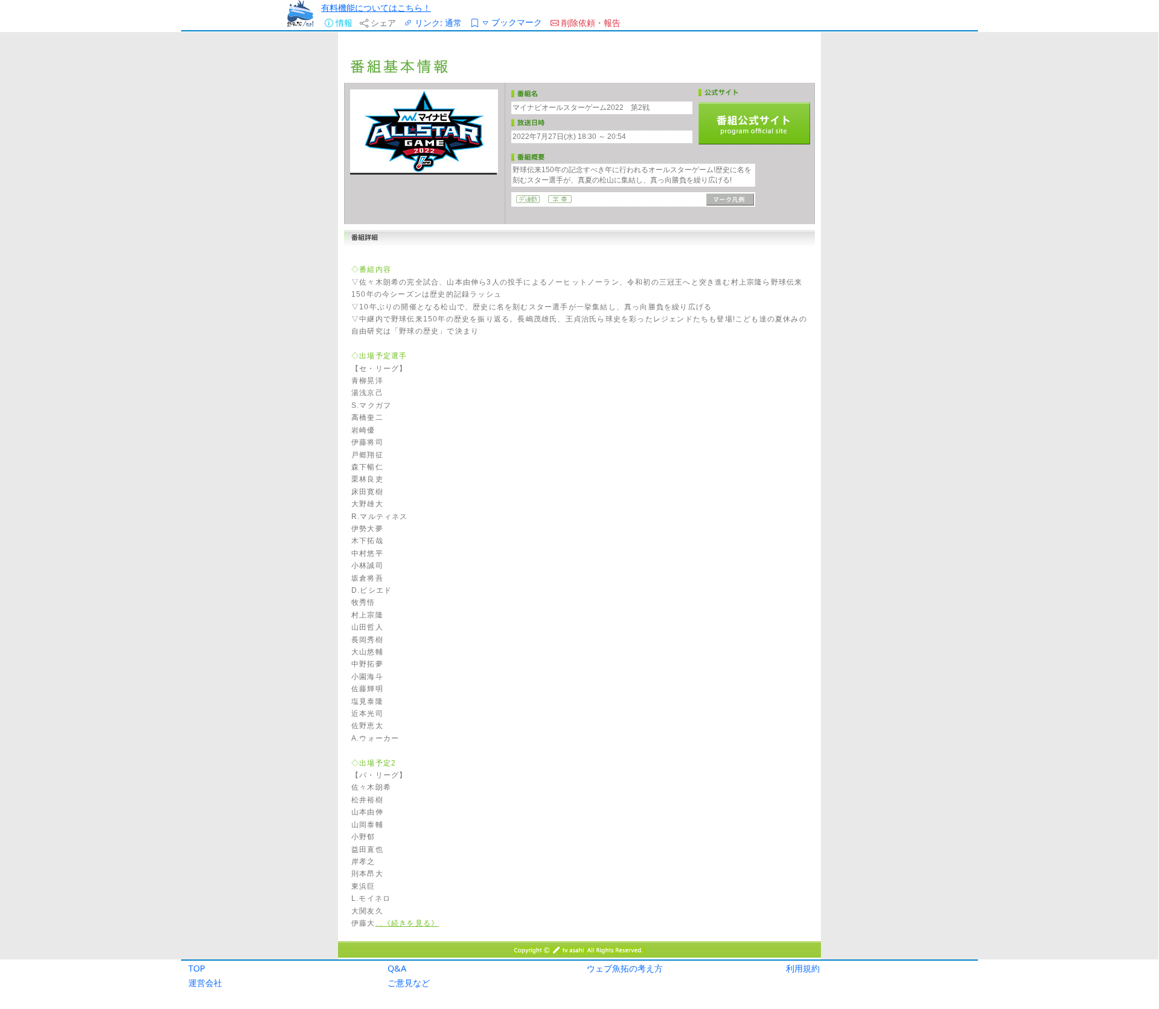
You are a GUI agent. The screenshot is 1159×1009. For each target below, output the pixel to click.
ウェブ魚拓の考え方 (625, 968)
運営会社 (205, 982)
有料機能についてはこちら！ (376, 7)
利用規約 (803, 968)
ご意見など (409, 982)
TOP (196, 968)
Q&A (397, 968)
